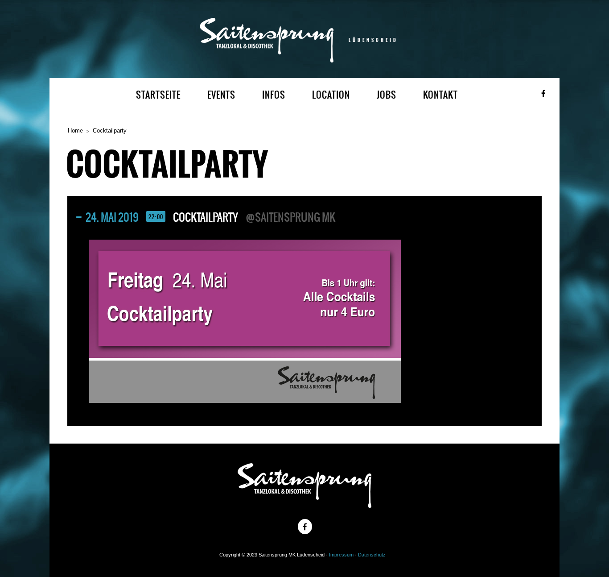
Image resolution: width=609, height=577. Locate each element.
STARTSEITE (158, 95)
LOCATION (331, 95)
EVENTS (221, 95)
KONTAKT (440, 95)
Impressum (341, 554)
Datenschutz (372, 554)
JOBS (386, 95)
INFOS (273, 95)
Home (75, 130)
